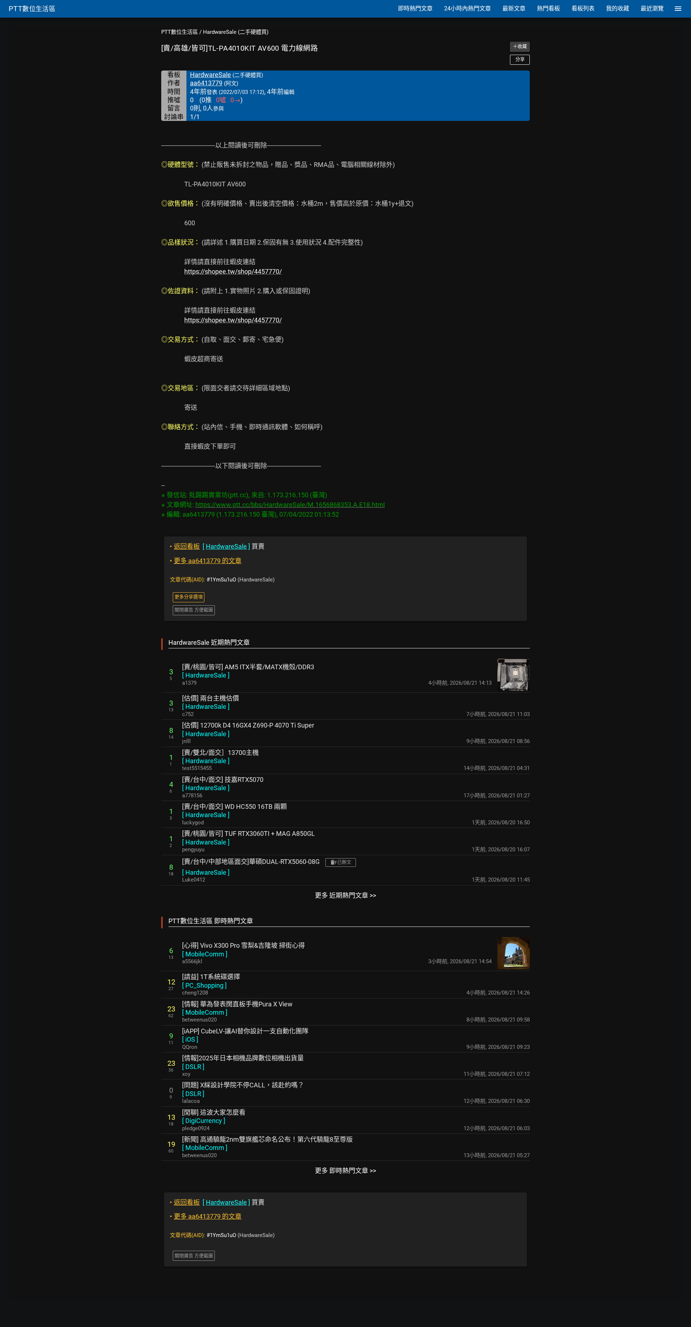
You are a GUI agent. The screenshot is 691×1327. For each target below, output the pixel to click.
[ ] (206, 675)
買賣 (217, 546)
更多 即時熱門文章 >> (345, 1170)
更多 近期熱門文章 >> (345, 895)
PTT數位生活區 (179, 32)
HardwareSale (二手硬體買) (235, 32)
